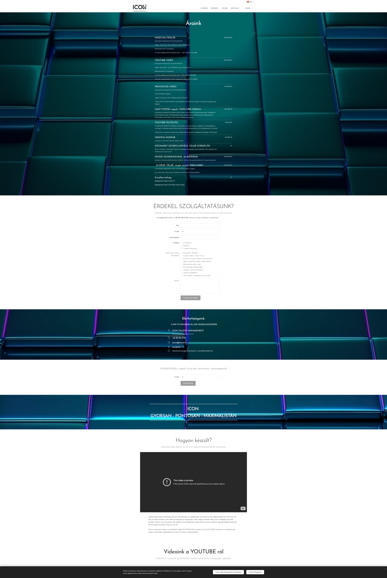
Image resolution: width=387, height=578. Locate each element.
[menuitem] (204, 8)
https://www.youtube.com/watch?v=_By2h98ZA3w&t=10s (192, 351)
